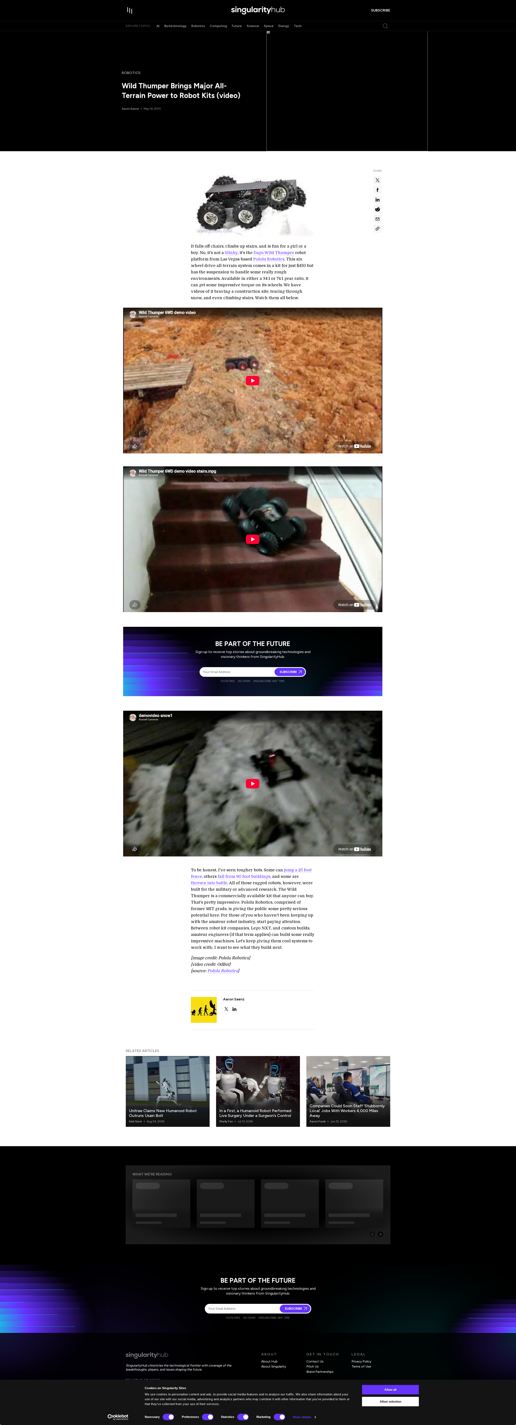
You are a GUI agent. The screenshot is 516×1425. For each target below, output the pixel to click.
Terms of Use (361, 1366)
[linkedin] (234, 1009)
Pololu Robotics (268, 259)
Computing (218, 26)
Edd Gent (135, 1121)
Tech (298, 26)
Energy (283, 26)
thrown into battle (209, 883)
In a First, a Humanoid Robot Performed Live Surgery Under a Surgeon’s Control (255, 1113)
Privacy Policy (361, 1361)
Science (253, 26)
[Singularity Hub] (258, 10)
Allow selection (390, 1401)
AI (157, 26)
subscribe (380, 10)
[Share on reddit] (377, 209)
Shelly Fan (226, 1121)
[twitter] (226, 1009)
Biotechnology (175, 26)
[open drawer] (130, 10)
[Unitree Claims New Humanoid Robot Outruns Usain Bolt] (168, 1091)
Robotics (198, 26)
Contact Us (315, 1361)
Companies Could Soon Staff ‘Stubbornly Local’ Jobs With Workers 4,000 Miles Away (347, 1110)
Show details (302, 1417)
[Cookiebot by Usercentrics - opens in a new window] (118, 1417)
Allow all (390, 1389)
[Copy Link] (377, 229)
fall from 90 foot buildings (243, 876)
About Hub (269, 1361)
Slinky (231, 252)
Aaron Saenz (130, 108)
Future (237, 26)
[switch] (207, 1417)
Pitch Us (312, 1366)
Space (269, 26)
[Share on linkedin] (377, 200)
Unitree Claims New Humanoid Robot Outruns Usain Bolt (163, 1113)
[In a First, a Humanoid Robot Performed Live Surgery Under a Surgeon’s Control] (258, 1091)
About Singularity (273, 1366)
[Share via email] (377, 219)
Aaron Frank (318, 1121)
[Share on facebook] (377, 190)
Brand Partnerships (320, 1372)
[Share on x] (377, 180)
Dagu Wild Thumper (274, 252)
